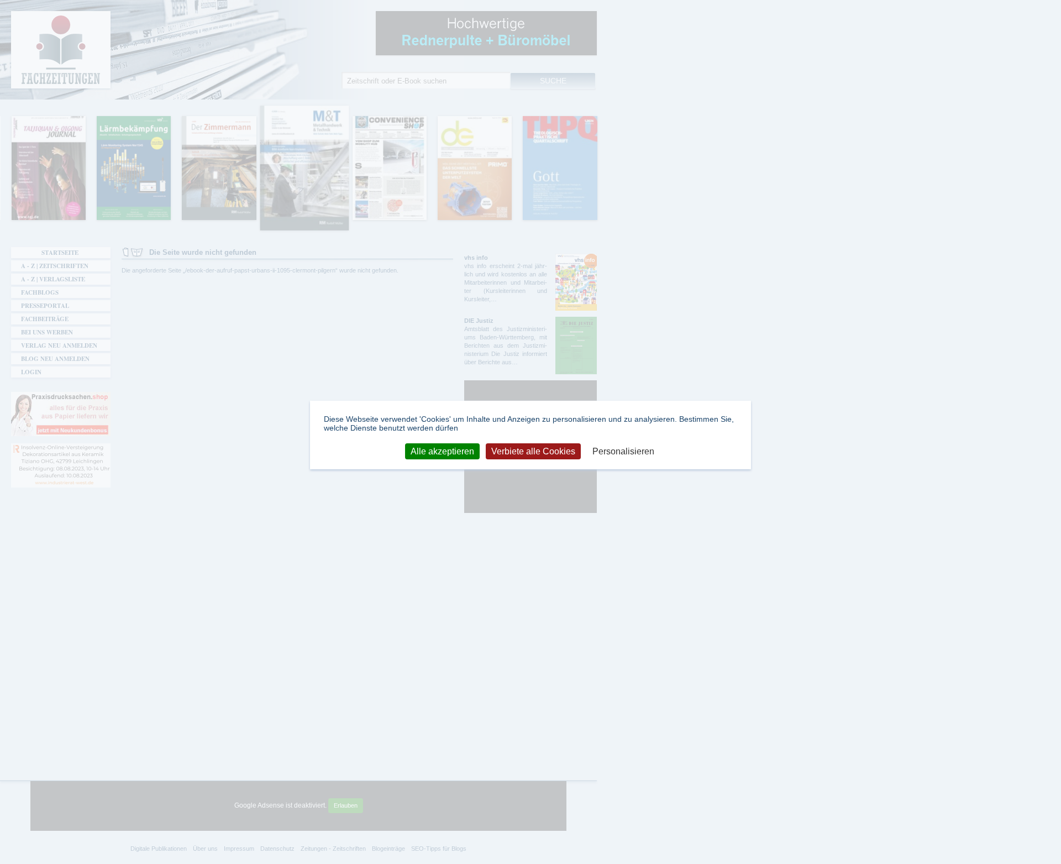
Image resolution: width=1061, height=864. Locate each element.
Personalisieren (623, 450)
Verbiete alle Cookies (533, 450)
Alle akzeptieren (442, 450)
